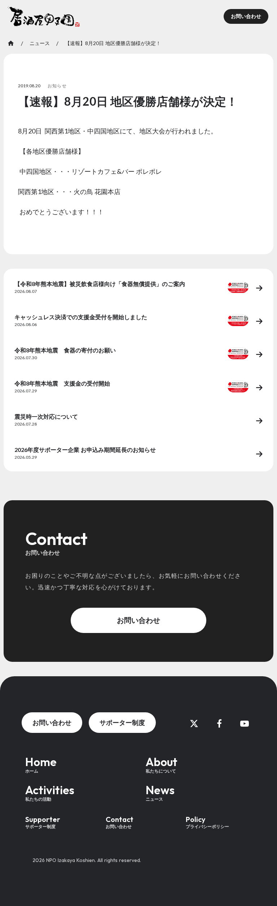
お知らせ (57, 86)
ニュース (40, 43)
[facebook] (219, 723)
